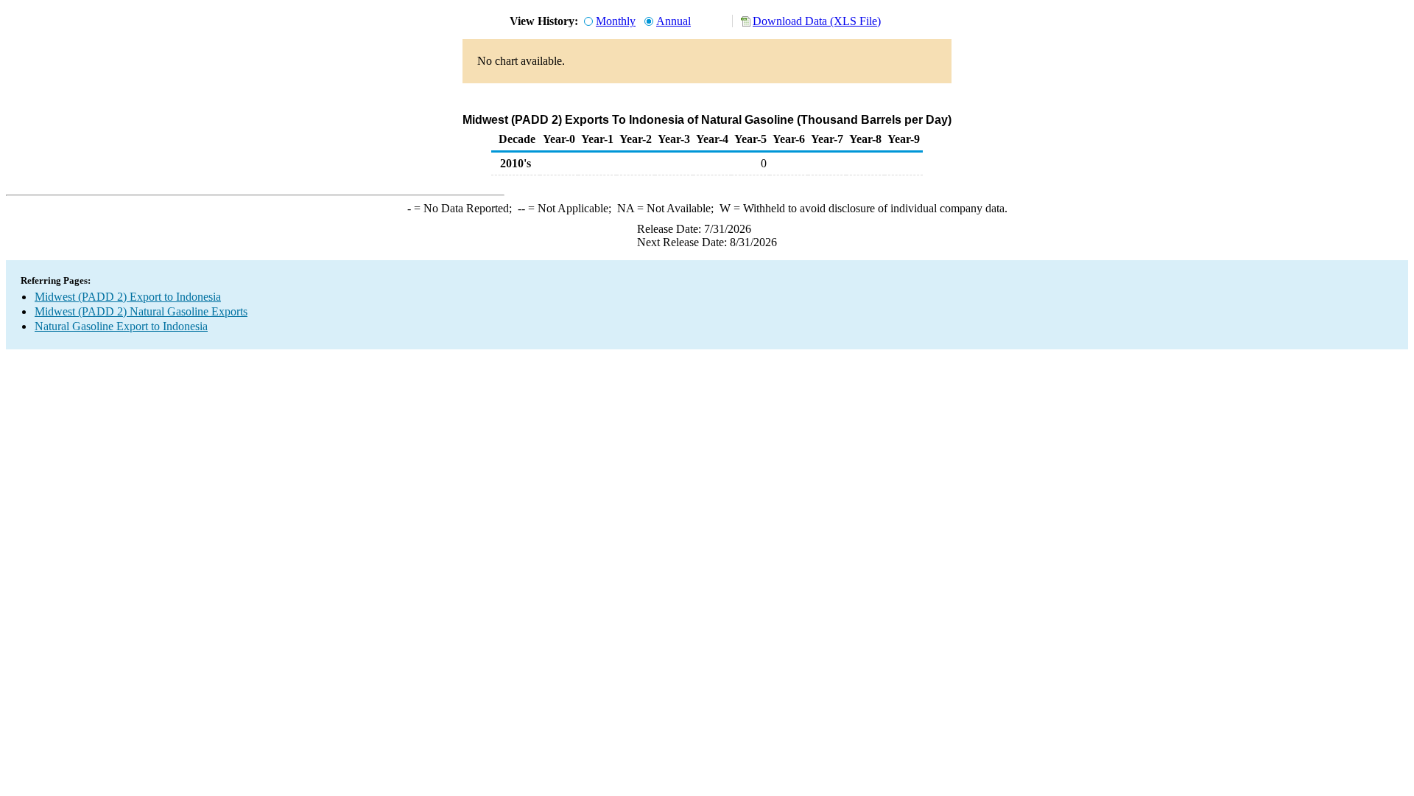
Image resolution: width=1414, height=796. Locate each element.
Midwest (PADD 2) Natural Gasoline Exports (141, 311)
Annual (673, 21)
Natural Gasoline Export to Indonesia (121, 326)
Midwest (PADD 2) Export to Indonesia (128, 296)
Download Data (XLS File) (817, 21)
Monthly (616, 21)
